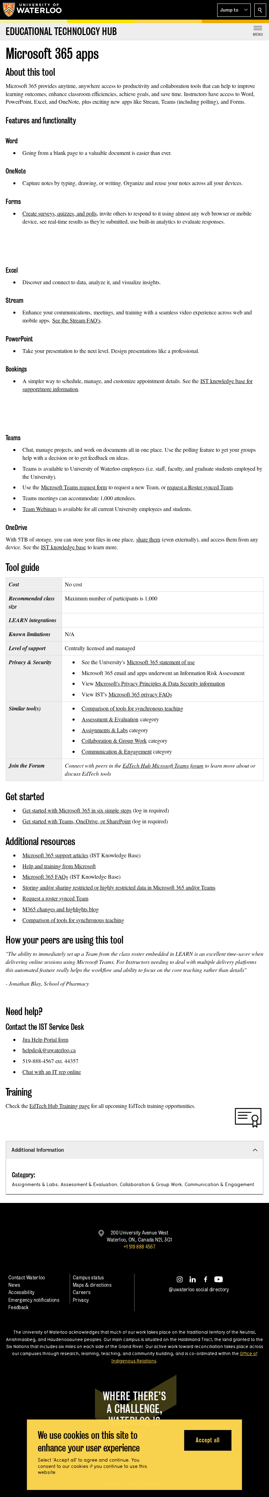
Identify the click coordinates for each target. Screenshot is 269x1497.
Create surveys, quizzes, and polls (59, 213)
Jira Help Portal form (45, 1039)
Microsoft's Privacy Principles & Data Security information (160, 683)
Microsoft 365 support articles (55, 855)
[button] (234, 10)
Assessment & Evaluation (110, 719)
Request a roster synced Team (55, 898)
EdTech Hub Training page (59, 1105)
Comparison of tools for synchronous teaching (132, 708)
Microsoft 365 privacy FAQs (140, 694)
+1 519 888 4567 (139, 1247)
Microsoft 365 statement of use (161, 662)
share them (148, 539)
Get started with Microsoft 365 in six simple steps (76, 810)
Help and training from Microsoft (59, 866)
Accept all (207, 1440)
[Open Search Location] (260, 10)
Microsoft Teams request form (74, 487)
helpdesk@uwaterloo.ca (49, 1050)
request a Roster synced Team (200, 487)
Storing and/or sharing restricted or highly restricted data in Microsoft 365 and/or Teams (118, 887)
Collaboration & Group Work (114, 740)
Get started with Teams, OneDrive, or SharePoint (76, 821)
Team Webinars (39, 508)
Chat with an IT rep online (51, 1071)
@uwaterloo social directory (199, 1289)
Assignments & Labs (105, 730)
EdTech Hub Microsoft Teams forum (163, 765)
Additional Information (38, 1150)
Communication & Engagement (117, 751)
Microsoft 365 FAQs (45, 876)
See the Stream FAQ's (76, 320)
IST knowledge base (63, 547)
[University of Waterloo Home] (32, 10)
